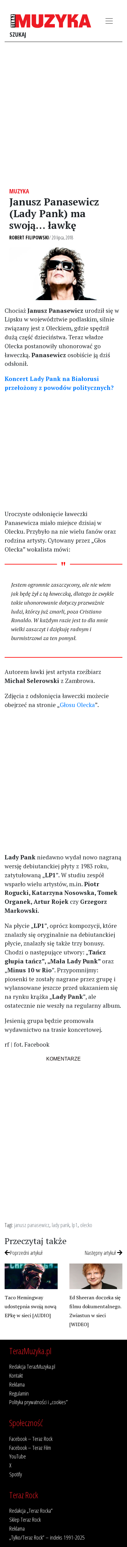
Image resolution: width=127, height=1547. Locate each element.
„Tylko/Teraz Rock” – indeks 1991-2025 (47, 1537)
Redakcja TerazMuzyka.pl (32, 1366)
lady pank (60, 1225)
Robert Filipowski (29, 237)
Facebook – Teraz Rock (30, 1438)
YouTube (17, 1456)
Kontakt (16, 1375)
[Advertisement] (63, 114)
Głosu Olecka (77, 705)
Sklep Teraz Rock (25, 1519)
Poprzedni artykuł (26, 1252)
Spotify (15, 1474)
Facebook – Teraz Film (30, 1447)
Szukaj (18, 34)
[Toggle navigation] (109, 21)
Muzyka (19, 191)
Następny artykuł (101, 1252)
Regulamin (19, 1393)
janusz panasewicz (31, 1225)
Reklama (17, 1384)
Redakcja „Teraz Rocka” (31, 1510)
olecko (86, 1225)
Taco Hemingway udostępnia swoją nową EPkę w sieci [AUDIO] (30, 1306)
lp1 (75, 1225)
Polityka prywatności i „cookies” (38, 1402)
